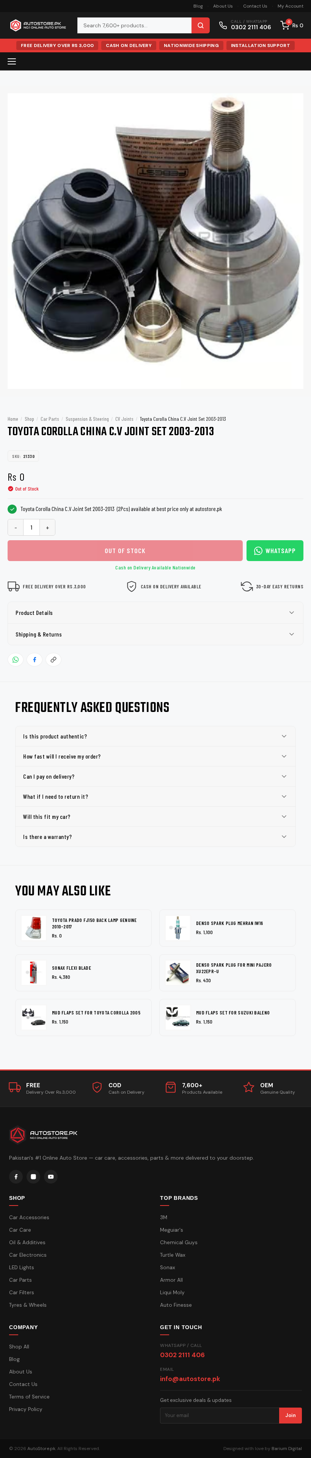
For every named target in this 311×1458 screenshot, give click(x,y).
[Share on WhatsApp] (16, 659)
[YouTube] (51, 1177)
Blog (198, 6)
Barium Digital (287, 1448)
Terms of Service (29, 1397)
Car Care (20, 1230)
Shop (29, 418)
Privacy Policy (25, 1409)
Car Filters (21, 1292)
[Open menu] (12, 61)
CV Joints (124, 418)
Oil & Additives (27, 1242)
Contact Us (255, 6)
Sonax (167, 1267)
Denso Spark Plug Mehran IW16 (229, 923)
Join (290, 1415)
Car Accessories (29, 1217)
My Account (290, 6)
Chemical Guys (179, 1242)
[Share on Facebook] (34, 659)
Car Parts (50, 418)
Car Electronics (28, 1255)
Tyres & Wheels (28, 1305)
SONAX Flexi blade (71, 968)
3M (163, 1217)
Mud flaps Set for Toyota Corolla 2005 (96, 1013)
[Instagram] (33, 1177)
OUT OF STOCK (125, 550)
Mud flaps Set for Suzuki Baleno (233, 1013)
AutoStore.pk (41, 1448)
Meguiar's (171, 1230)
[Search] (201, 25)
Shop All (19, 1347)
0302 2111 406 (182, 1355)
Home (13, 418)
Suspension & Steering (87, 418)
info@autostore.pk (190, 1379)
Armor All (171, 1280)
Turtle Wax (172, 1255)
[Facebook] (16, 1177)
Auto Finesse (176, 1305)
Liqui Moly (172, 1292)
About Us (223, 6)
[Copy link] (53, 659)
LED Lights (21, 1267)
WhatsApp (280, 550)
